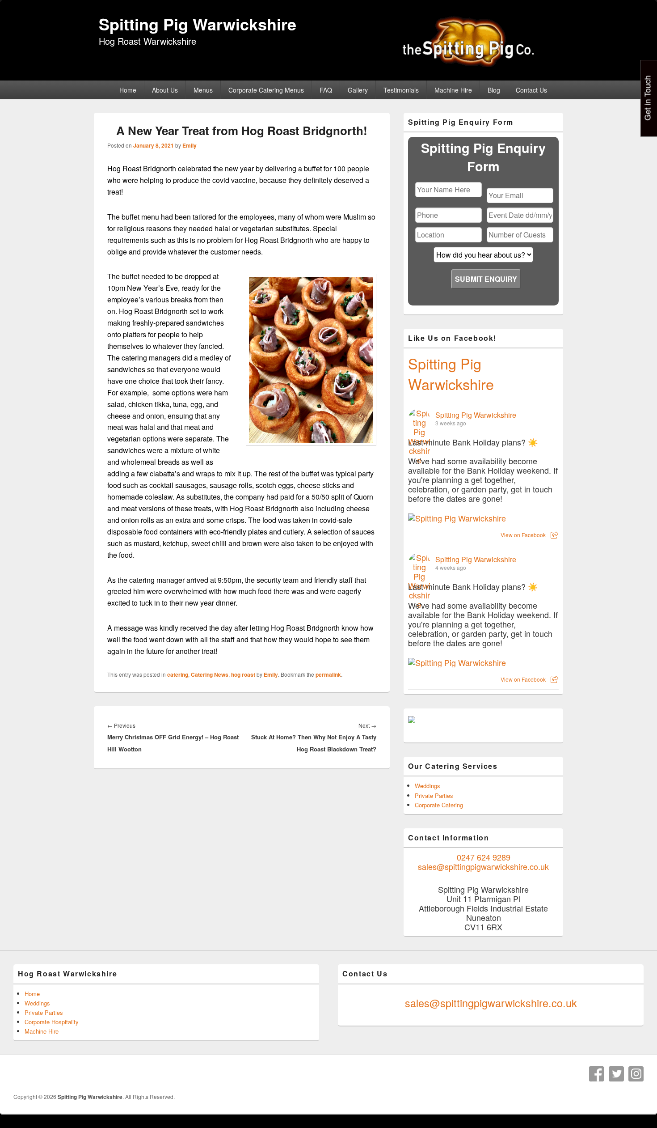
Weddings (427, 785)
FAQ (326, 89)
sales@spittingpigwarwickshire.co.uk (483, 866)
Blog (494, 89)
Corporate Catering (439, 805)
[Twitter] (616, 1073)
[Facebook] (596, 1073)
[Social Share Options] (554, 535)
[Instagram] (636, 1073)
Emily (189, 145)
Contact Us (531, 89)
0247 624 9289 (483, 857)
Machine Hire (453, 89)
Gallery (358, 89)
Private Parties (434, 795)
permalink (328, 674)
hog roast (243, 674)
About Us (165, 89)
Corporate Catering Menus (266, 89)
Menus (203, 89)
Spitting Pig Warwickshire (197, 23)
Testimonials (401, 89)
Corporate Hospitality (52, 1022)
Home (127, 89)
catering (177, 674)
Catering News (209, 674)
